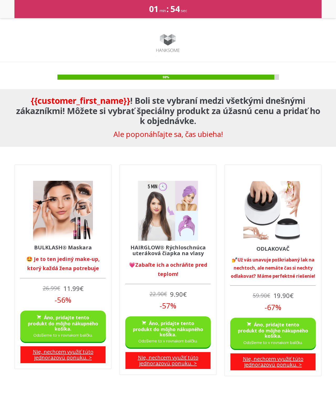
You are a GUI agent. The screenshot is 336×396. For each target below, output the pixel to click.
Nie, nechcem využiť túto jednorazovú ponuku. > (63, 354)
